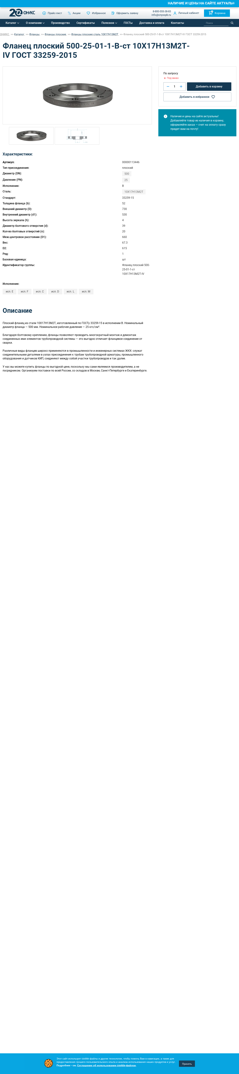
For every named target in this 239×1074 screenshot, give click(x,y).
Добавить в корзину (209, 86)
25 (126, 180)
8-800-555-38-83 (162, 11)
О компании (34, 23)
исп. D (55, 291)
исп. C (40, 291)
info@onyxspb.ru (161, 14)
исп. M (86, 291)
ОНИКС (5, 34)
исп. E (9, 291)
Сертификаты (85, 23)
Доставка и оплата (151, 23)
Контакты (177, 23)
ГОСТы (128, 23)
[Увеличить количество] (181, 86)
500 (126, 173)
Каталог (11, 23)
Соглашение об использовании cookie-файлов (106, 1065)
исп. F (24, 291)
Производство (60, 23)
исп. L (70, 291)
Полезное (107, 23)
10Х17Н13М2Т (133, 191)
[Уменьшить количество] (168, 86)
